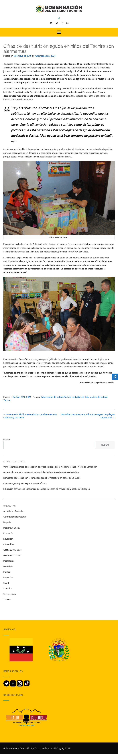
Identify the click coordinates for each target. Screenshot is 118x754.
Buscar (6, 439)
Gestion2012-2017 (12, 555)
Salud (6, 583)
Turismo (7, 599)
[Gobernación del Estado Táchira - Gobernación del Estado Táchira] (59, 9)
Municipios (8, 566)
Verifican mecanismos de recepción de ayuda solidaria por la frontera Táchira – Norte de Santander (50, 467)
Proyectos (8, 577)
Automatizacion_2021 (45, 56)
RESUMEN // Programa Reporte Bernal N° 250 (24, 483)
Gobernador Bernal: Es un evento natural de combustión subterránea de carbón (41, 472)
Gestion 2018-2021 (22, 397)
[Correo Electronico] (51, 23)
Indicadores (8, 561)
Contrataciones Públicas (14, 517)
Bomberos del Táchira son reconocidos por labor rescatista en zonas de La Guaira (42, 478)
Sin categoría (9, 594)
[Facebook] (62, 23)
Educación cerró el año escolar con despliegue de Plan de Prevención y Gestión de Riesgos (46, 489)
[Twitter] (57, 23)
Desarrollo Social (11, 528)
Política (6, 572)
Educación (8, 539)
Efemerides (8, 544)
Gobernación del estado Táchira (56, 397)
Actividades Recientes (13, 511)
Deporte (7, 522)
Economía (8, 533)
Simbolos (7, 588)
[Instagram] (67, 23)
